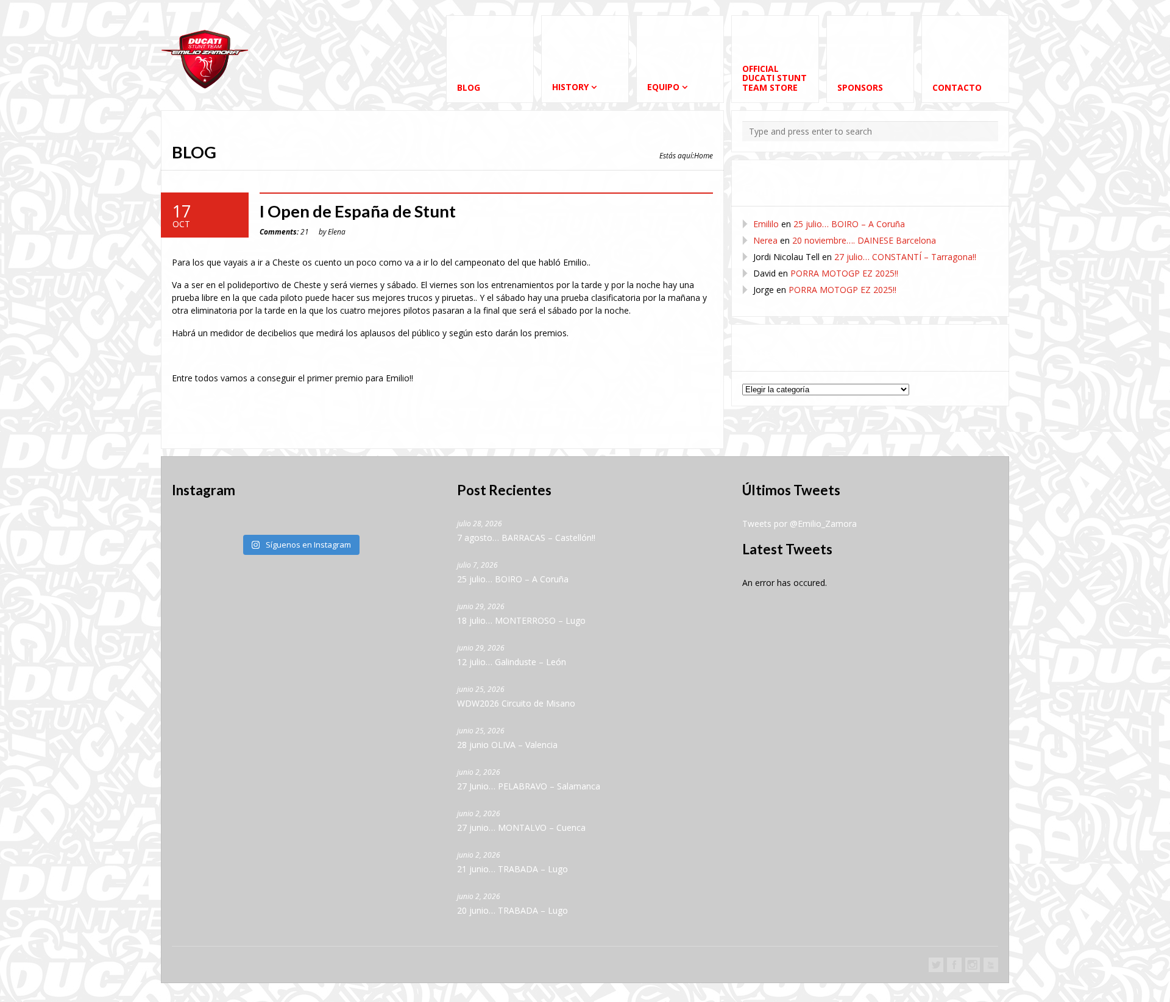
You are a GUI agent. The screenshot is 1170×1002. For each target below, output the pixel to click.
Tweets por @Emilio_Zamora (799, 523)
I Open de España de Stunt (358, 211)
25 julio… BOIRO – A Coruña (849, 224)
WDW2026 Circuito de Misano (516, 703)
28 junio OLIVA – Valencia (507, 744)
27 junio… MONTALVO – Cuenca (521, 827)
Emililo (766, 224)
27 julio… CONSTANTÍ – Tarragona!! (905, 257)
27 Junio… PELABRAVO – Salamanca (528, 786)
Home (703, 155)
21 (284, 231)
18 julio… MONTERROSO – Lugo (521, 620)
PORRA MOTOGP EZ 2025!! (844, 273)
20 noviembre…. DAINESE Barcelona (864, 240)
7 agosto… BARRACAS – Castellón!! (526, 537)
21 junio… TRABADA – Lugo (512, 869)
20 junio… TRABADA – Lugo (512, 910)
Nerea (765, 240)
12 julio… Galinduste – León (511, 662)
